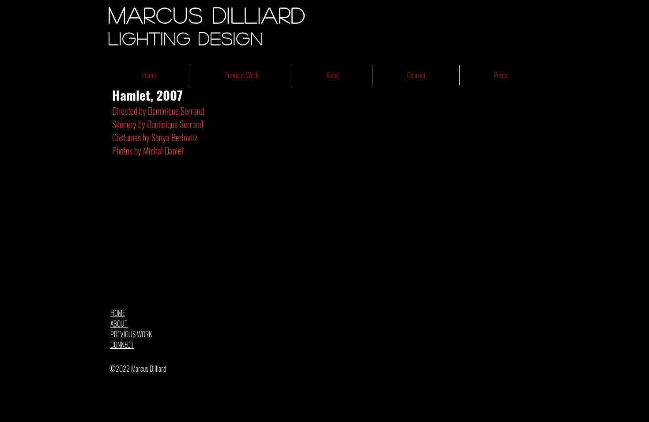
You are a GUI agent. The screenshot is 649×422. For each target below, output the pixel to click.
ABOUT (119, 323)
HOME (117, 313)
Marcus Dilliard (207, 15)
